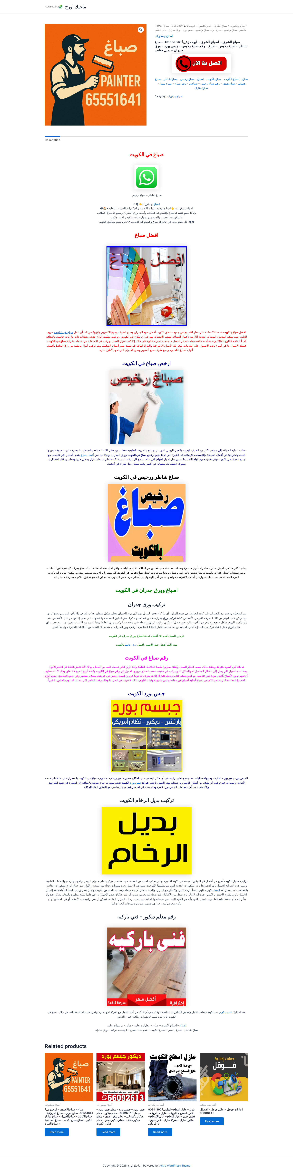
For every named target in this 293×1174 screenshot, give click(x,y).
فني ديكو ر (225, 1012)
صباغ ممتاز (165, 83)
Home (158, 25)
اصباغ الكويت (231, 79)
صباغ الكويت (214, 79)
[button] (141, 30)
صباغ (245, 79)
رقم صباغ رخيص (210, 83)
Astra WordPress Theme (174, 1165)
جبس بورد (135, 782)
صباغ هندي (229, 83)
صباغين (193, 83)
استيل (216, 890)
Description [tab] (52, 140)
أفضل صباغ (87, 455)
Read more (57, 1132)
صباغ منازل (201, 88)
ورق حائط (131, 644)
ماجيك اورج (75, 6)
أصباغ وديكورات (237, 25)
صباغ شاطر (170, 79)
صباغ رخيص (187, 79)
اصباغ (200, 79)
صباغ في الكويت (63, 332)
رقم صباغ (181, 83)
